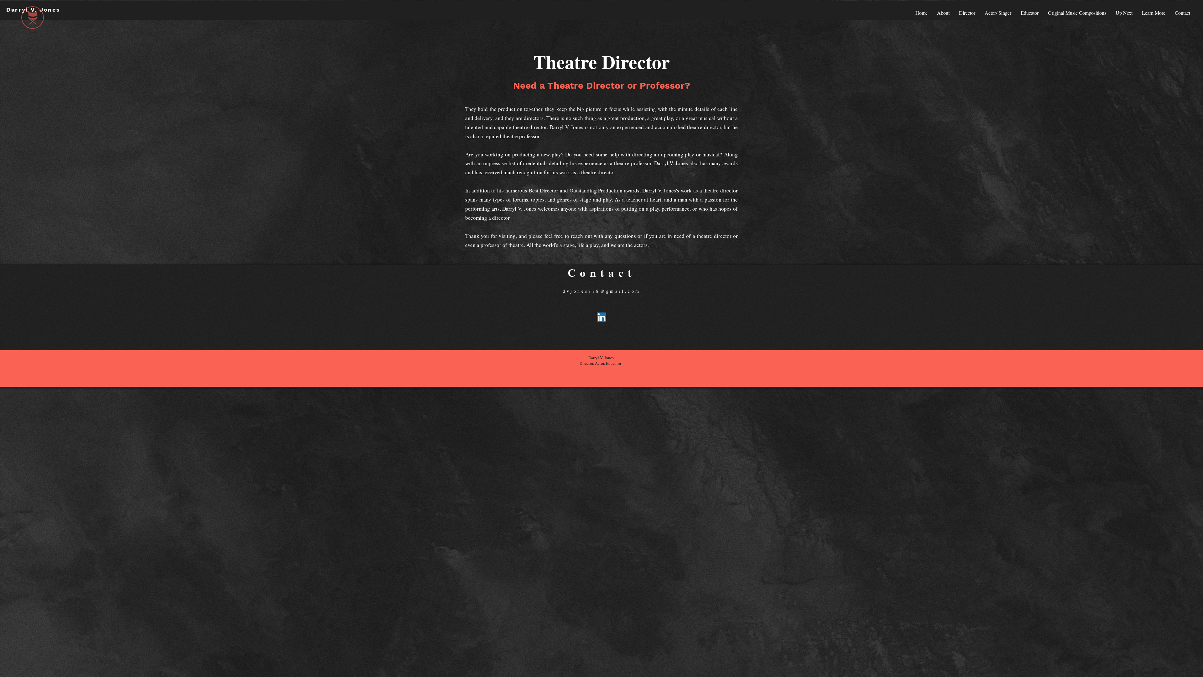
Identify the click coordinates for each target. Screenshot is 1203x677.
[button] (1153, 13)
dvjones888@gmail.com (602, 291)
